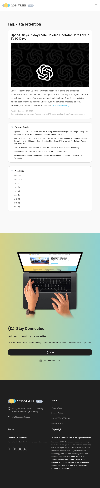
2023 (16, 183)
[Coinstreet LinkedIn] (25, 449)
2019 (15, 199)
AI (42, 114)
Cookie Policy (57, 423)
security (82, 114)
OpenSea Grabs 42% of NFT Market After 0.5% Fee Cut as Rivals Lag (40, 151)
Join (52, 352)
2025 (16, 175)
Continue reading (61, 105)
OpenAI (67, 114)
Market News (29, 114)
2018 (15, 203)
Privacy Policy (57, 413)
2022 (16, 187)
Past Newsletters (52, 361)
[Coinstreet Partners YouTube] (20, 449)
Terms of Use (56, 408)
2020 (16, 195)
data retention (57, 114)
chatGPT (47, 114)
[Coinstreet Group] (18, 5)
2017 (15, 207)
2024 (16, 179)
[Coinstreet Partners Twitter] (15, 449)
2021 (15, 191)
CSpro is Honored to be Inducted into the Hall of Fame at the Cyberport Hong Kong (46, 148)
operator (74, 114)
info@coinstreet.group (21, 417)
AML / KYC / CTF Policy (60, 418)
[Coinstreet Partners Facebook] (10, 449)
